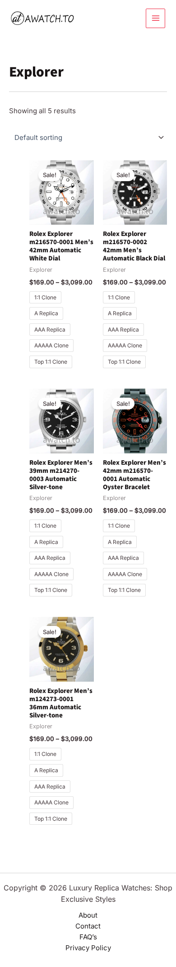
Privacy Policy (88, 947)
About (88, 915)
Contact (88, 926)
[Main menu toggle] (155, 18)
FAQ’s (88, 937)
